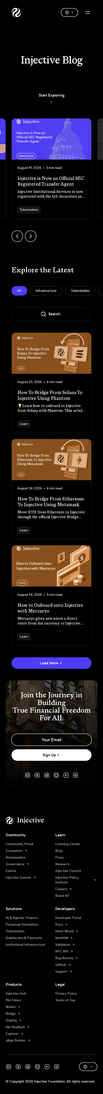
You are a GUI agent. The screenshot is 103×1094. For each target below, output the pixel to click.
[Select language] (69, 12)
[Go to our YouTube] (66, 775)
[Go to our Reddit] (47, 775)
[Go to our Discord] (27, 775)
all (19, 291)
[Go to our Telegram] (75, 775)
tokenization (80, 291)
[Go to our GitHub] (56, 775)
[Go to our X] (37, 775)
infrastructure (46, 291)
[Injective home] (32, 820)
